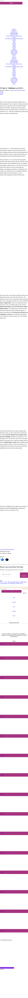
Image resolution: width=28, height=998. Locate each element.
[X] (14, 997)
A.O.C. (2, 582)
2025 (2, 658)
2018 (2, 794)
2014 (2, 872)
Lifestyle (14, 611)
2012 (2, 911)
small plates (12, 583)
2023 (2, 697)
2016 (2, 833)
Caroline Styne (22, 582)
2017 (2, 814)
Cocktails (14, 602)
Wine (18, 90)
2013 (2, 891)
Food (14, 606)
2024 (2, 677)
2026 (2, 644)
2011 (2, 930)
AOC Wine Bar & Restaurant (7, 549)
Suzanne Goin (19, 583)
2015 (2, 852)
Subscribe (24, 575)
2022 (2, 716)
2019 (2, 775)
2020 (2, 755)
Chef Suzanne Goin (4, 583)
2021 (2, 736)
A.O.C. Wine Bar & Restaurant (11, 582)
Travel (14, 615)
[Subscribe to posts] (14, 11)
